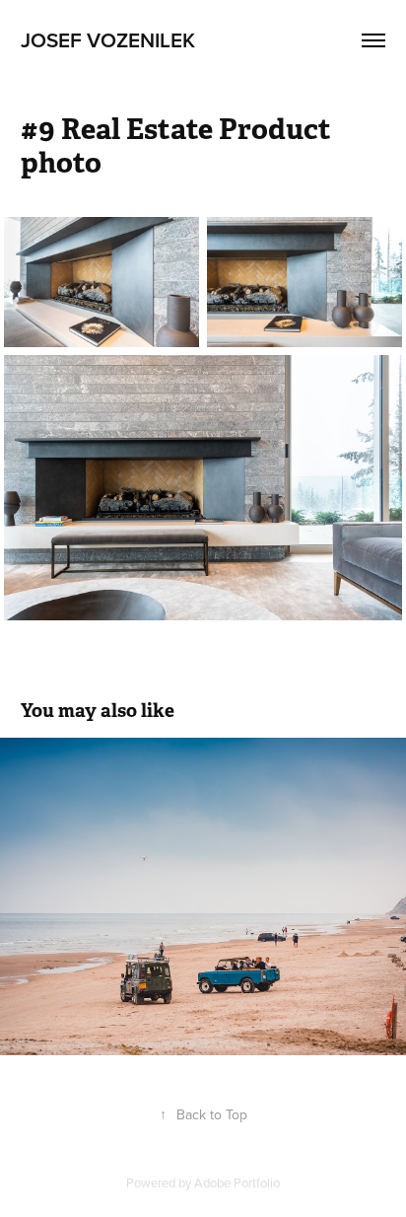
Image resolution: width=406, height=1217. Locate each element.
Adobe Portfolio (237, 1182)
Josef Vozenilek (108, 39)
